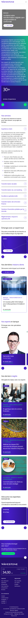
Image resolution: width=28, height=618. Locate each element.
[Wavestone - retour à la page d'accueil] (7, 2)
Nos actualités (18, 580)
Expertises (3, 582)
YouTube (6, 603)
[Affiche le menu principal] (26, 2)
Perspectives (4, 584)
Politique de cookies (8, 614)
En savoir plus (10, 521)
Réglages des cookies (19, 614)
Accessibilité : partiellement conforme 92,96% (14, 608)
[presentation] (2, 104)
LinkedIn (6, 601)
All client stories (9, 272)
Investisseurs (4, 588)
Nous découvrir (5, 580)
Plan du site (14, 615)
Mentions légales (14, 610)
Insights (16, 584)
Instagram (6, 599)
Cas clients (17, 582)
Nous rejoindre (4, 586)
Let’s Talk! (9, 25)
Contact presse (4, 597)
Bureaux (3, 589)
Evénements (17, 586)
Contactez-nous (9, 553)
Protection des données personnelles (14, 612)
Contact (3, 596)
